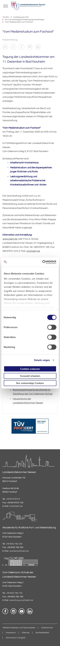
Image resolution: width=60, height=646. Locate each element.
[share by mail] (29, 46)
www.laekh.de (10, 239)
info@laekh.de (16, 506)
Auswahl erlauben (30, 376)
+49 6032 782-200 (14, 544)
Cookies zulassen (30, 368)
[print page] (37, 46)
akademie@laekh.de (19, 551)
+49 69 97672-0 (13, 499)
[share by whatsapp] (13, 46)
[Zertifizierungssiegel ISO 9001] (30, 427)
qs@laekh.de (33, 251)
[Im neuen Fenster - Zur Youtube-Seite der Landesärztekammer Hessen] (21, 611)
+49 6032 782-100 (14, 593)
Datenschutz (47, 628)
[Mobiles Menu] (5, 6)
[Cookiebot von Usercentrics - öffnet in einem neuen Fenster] (42, 262)
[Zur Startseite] (28, 6)
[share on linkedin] (5, 46)
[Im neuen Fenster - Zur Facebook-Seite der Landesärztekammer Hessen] (5, 611)
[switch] (51, 327)
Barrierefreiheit (42, 633)
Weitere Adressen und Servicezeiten (19, 628)
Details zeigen (42, 360)
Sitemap (26, 633)
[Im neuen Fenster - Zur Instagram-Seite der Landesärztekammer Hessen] (13, 611)
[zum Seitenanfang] (54, 640)
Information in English (15, 638)
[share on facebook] (21, 46)
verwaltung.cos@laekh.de (21, 600)
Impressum (11, 633)
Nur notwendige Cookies (30, 383)
